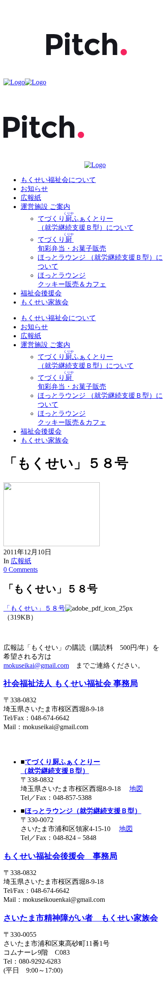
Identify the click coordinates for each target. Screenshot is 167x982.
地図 (136, 788)
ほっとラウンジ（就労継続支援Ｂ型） (83, 810)
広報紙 (21, 561)
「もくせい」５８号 (34, 608)
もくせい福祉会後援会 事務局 (60, 856)
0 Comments (20, 569)
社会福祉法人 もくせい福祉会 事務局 (70, 683)
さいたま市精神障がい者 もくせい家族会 (80, 917)
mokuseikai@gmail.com (36, 665)
